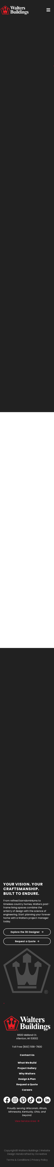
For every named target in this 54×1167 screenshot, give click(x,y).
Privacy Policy (40, 1160)
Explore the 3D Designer (25, 932)
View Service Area (25, 1121)
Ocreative (41, 1154)
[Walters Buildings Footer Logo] (27, 1017)
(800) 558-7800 (32, 1046)
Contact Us (27, 1055)
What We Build (27, 1062)
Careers (27, 1090)
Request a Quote (25, 941)
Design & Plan (27, 1079)
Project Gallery (27, 1068)
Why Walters (27, 1073)
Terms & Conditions (18, 1160)
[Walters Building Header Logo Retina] (14, 7)
